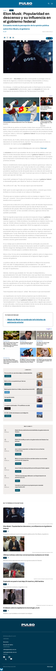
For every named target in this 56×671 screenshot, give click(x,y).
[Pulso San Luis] (25, 4)
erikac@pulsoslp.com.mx (9, 649)
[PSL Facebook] (4, 657)
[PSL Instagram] (9, 657)
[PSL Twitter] (6, 659)
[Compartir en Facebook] (4, 38)
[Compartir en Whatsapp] (10, 38)
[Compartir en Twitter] (7, 37)
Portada (4, 10)
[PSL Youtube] (11, 659)
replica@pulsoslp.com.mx (10, 652)
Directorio (5, 642)
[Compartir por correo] (13, 38)
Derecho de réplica (8, 644)
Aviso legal (50, 666)
